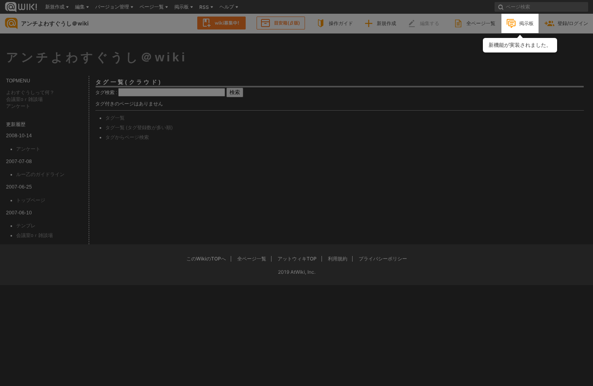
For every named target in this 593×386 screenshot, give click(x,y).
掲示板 (526, 23)
